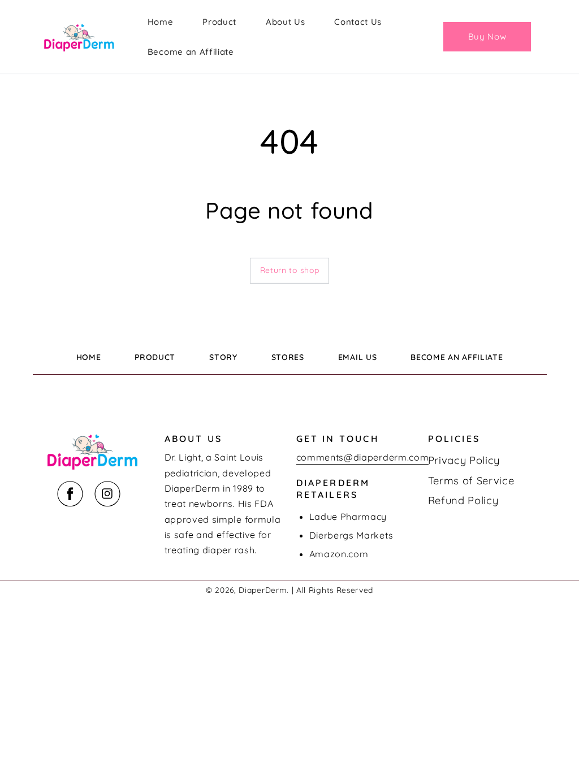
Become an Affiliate (457, 357)
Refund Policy (463, 500)
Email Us (357, 357)
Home (88, 357)
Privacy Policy (464, 460)
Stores (287, 357)
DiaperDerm (263, 590)
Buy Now (487, 36)
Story (223, 357)
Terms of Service (471, 480)
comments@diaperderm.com (362, 457)
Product (155, 357)
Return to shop (289, 270)
